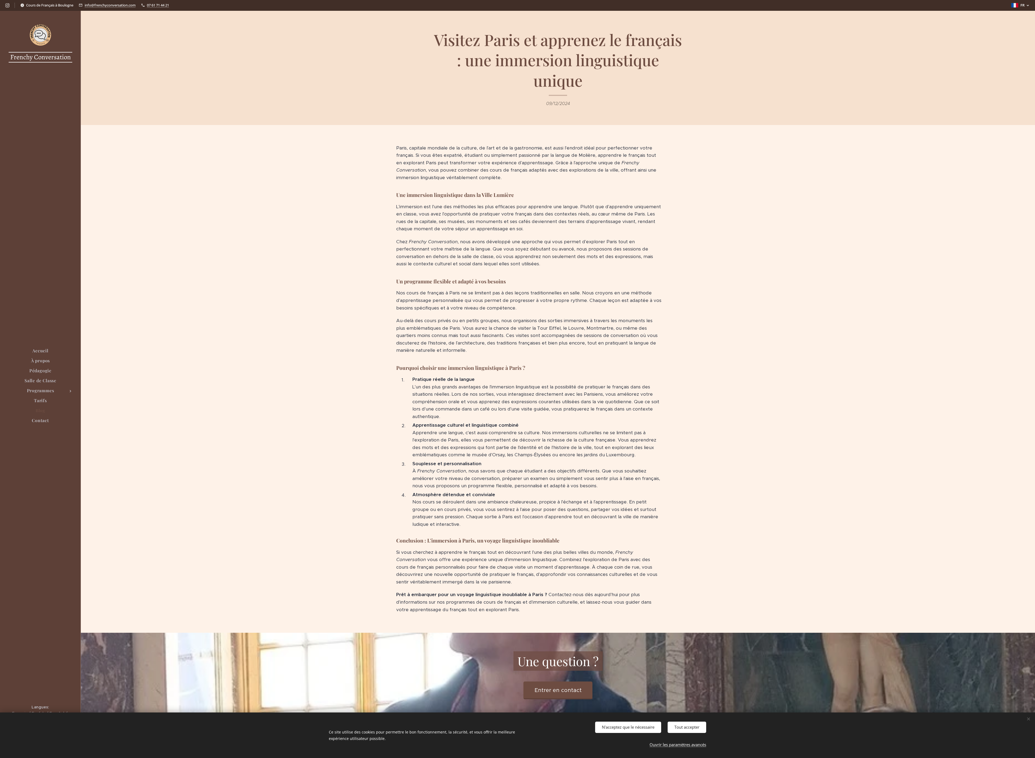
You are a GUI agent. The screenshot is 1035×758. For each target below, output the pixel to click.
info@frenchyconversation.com (110, 5)
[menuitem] (40, 350)
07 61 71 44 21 (158, 5)
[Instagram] (7, 5)
